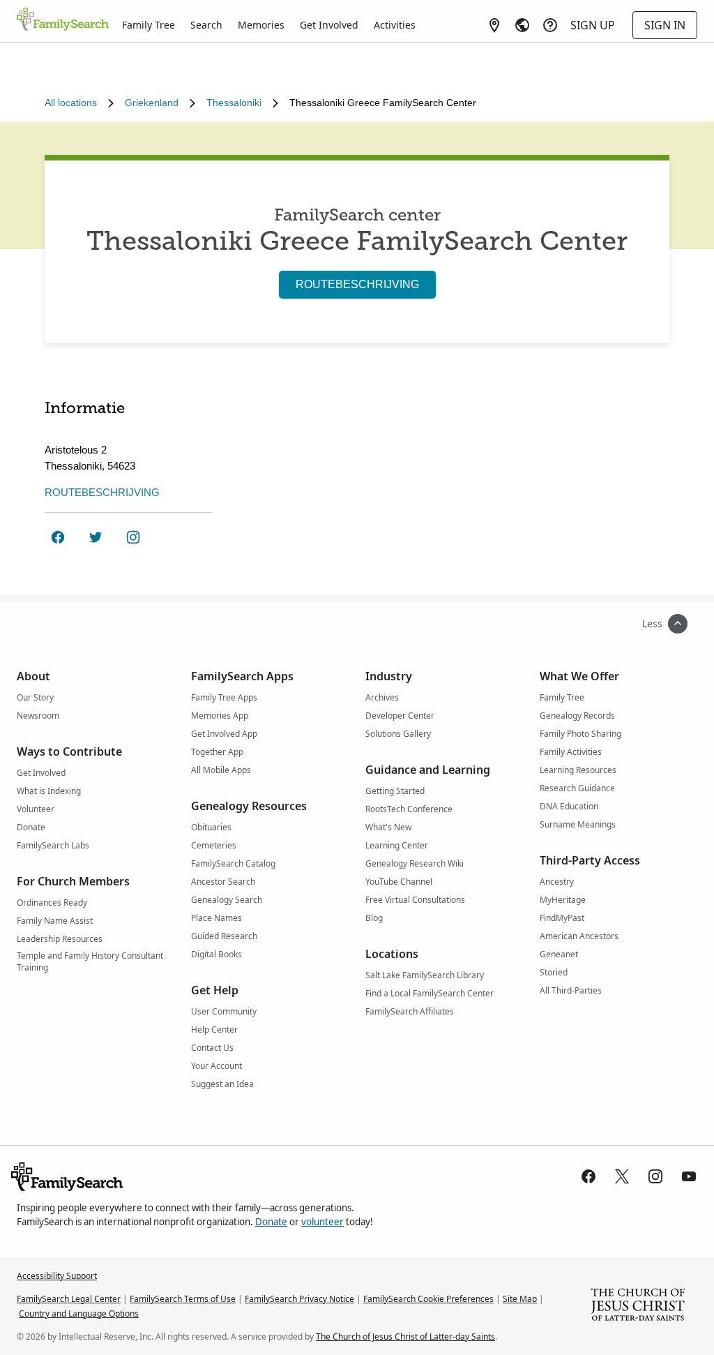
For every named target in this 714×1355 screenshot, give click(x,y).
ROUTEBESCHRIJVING (357, 284)
